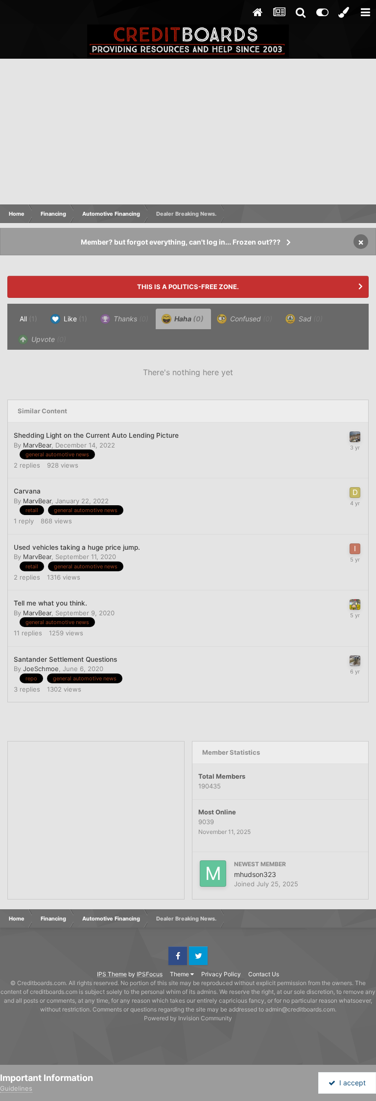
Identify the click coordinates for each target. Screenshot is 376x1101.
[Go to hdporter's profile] (355, 436)
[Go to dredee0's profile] (355, 492)
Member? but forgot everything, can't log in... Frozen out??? (181, 242)
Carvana (27, 491)
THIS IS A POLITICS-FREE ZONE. (188, 287)
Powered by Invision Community (188, 1018)
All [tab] (28, 319)
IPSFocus (150, 974)
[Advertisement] (188, 132)
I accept (350, 1083)
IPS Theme (112, 974)
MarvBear (37, 445)
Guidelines (16, 1088)
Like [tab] (74, 319)
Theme (180, 974)
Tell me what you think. (50, 603)
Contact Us (263, 974)
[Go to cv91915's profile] (355, 604)
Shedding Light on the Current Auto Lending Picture (96, 435)
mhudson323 (255, 874)
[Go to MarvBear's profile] (355, 660)
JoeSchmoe (41, 669)
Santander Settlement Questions (65, 659)
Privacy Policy (221, 974)
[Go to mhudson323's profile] (213, 873)
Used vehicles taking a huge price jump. (77, 547)
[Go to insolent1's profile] (355, 548)
